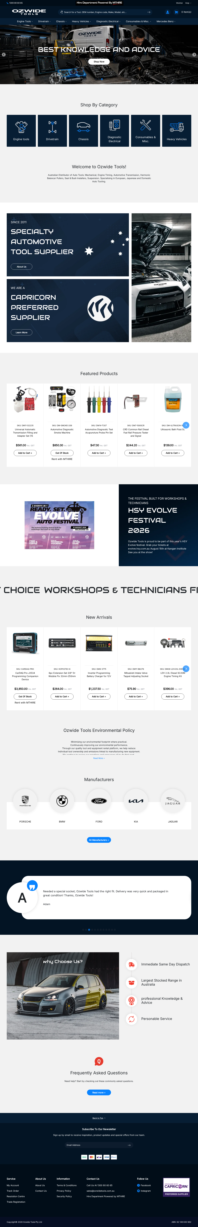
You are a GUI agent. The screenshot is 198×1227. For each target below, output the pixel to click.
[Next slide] (194, 54)
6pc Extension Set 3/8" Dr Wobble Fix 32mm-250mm (62, 675)
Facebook (146, 1185)
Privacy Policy (64, 1190)
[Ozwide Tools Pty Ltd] (29, 12)
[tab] (96, 79)
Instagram (146, 1190)
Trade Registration (16, 1202)
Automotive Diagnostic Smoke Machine (62, 431)
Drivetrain (43, 21)
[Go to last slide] (4, 54)
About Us (21, 266)
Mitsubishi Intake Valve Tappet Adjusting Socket (136, 675)
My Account (13, 1185)
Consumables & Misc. (137, 21)
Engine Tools (24, 21)
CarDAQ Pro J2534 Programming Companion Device (25, 676)
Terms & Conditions (67, 1185)
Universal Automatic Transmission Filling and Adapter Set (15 (25, 432)
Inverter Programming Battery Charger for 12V (99, 675)
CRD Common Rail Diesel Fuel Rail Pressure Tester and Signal (136, 432)
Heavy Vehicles (80, 21)
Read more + (99, 1092)
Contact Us (41, 1190)
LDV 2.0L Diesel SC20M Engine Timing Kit (173, 675)
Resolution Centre (16, 1196)
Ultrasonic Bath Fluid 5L (173, 429)
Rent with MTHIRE (62, 459)
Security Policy (64, 1196)
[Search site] (148, 12)
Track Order (13, 1190)
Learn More (21, 332)
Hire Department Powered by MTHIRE (106, 1196)
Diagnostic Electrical (107, 21)
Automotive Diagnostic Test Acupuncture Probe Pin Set (99, 431)
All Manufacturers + (99, 840)
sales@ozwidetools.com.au (100, 1190)
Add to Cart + (25, 453)
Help (187, 3)
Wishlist (179, 3)
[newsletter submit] (129, 1145)
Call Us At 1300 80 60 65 (99, 1185)
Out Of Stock (62, 453)
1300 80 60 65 (16, 3)
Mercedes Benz (165, 21)
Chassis (60, 21)
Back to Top (98, 1118)
